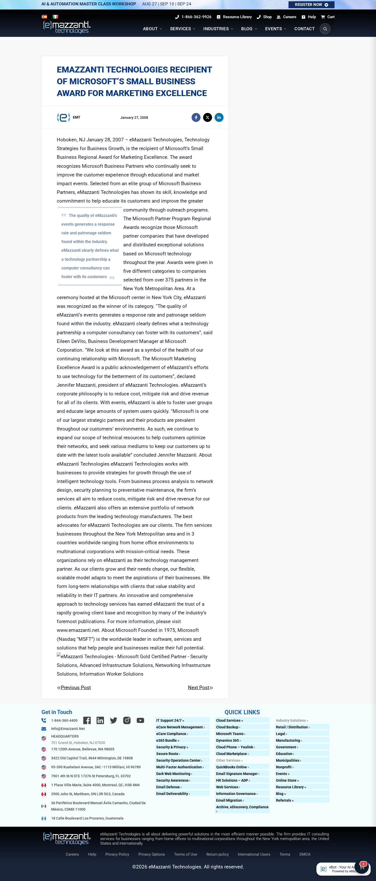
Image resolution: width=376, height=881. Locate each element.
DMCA (305, 854)
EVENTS (273, 28)
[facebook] (196, 117)
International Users (254, 854)
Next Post (198, 687)
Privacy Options (151, 854)
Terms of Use (185, 854)
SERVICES (180, 28)
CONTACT (304, 28)
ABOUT (150, 28)
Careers (72, 854)
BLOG (247, 28)
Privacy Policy (117, 854)
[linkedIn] (219, 117)
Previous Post (76, 687)
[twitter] (207, 117)
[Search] (325, 28)
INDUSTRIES (216, 28)
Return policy (217, 854)
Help (92, 854)
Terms (285, 854)
